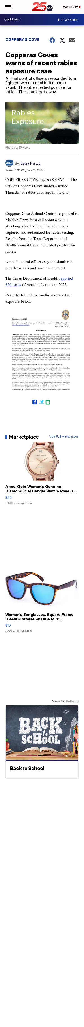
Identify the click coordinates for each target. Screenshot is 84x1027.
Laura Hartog (31, 163)
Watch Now (71, 7)
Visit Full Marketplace (64, 436)
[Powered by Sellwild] (72, 701)
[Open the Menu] (7, 6)
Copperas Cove (22, 39)
